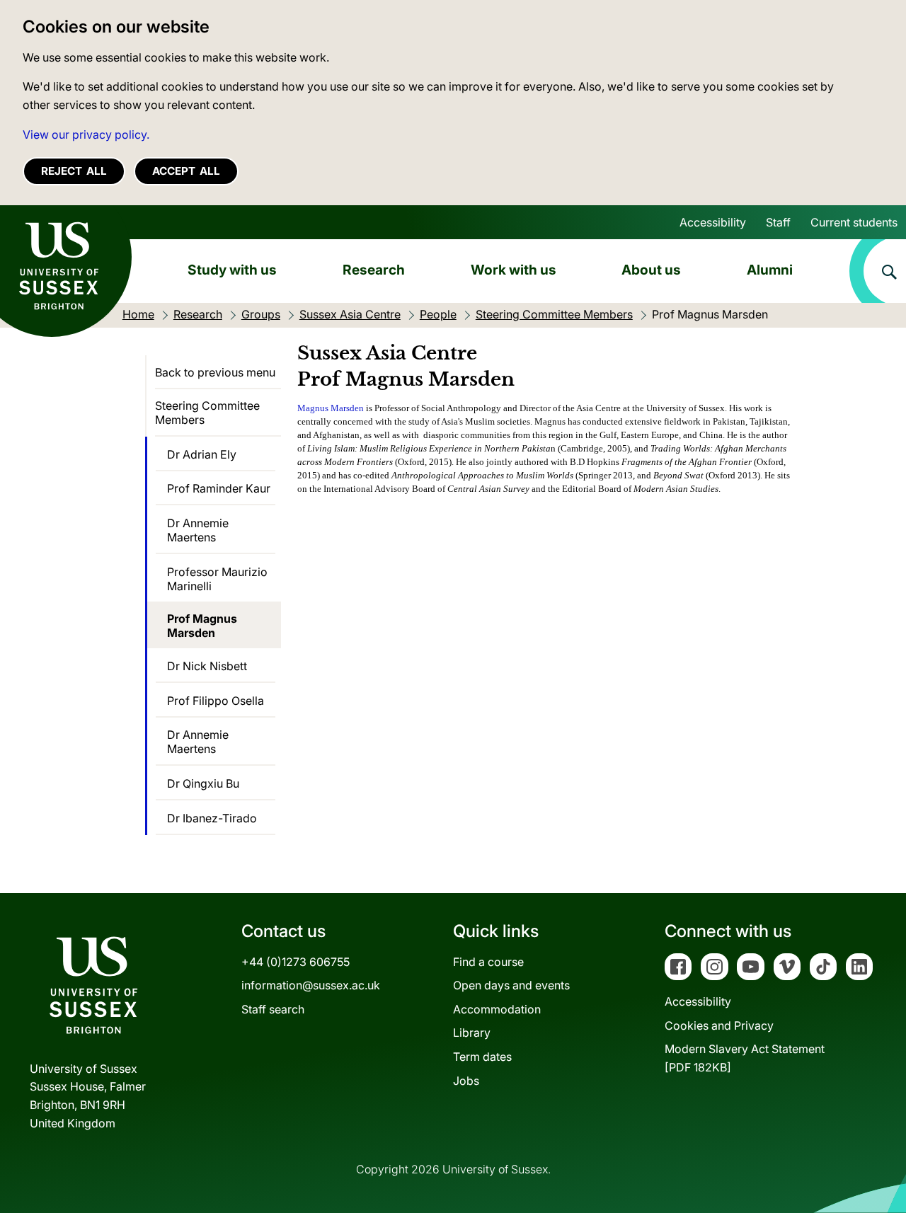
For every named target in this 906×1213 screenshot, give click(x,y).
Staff (778, 222)
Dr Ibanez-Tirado (212, 818)
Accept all (186, 171)
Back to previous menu (215, 372)
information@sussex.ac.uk (310, 985)
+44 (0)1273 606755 (295, 962)
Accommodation (497, 1009)
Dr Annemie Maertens (198, 530)
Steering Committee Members (207, 412)
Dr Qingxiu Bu (203, 783)
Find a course (488, 962)
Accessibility (713, 222)
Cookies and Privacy (719, 1025)
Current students (854, 222)
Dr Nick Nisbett (207, 666)
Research (374, 269)
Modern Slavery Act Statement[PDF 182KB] (745, 1058)
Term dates (482, 1057)
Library (472, 1032)
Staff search (272, 1009)
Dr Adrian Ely (201, 454)
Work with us (513, 269)
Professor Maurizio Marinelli (217, 579)
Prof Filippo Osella (215, 701)
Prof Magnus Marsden (202, 625)
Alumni (770, 269)
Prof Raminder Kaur (218, 488)
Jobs (466, 1081)
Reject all (74, 171)
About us (651, 269)
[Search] (877, 271)
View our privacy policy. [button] (86, 134)
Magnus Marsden (330, 408)
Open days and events (511, 985)
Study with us (232, 269)
